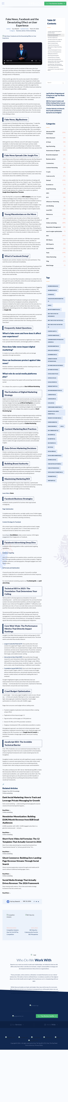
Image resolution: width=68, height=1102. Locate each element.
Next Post (34, 927)
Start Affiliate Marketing (32, 386)
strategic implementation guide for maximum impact (55, 32)
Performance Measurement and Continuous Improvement (54, 35)
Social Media (56, 248)
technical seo (52, 459)
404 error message (53, 286)
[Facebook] (23, 1037)
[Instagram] (10, 1037)
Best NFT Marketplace (54, 309)
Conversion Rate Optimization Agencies (55, 341)
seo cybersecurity (53, 430)
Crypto (56, 172)
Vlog (56, 261)
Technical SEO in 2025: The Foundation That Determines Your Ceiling (55, 62)
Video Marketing (56, 257)
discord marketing (53, 346)
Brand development (56, 155)
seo (62, 426)
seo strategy (52, 443)
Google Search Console (30, 732)
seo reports (51, 438)
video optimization (53, 468)
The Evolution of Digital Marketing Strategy (55, 47)
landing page (52, 394)
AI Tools (56, 142)
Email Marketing (56, 189)
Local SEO (56, 210)
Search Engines (52, 426)
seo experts (51, 434)
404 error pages (52, 290)
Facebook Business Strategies (54, 57)
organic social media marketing (53, 412)
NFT (56, 218)
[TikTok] (58, 1037)
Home (12, 493)
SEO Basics (56, 240)
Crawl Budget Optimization (53, 67)
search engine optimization (56, 231)
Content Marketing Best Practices (54, 49)
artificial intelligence (26, 403)
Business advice (20, 30)
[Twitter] (47, 1037)
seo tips (50, 447)
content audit (52, 331)
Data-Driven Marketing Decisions (54, 51)
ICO (56, 197)
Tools (56, 252)
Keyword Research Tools (55, 390)
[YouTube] (36, 1037)
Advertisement (56, 138)
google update (52, 382)
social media (52, 451)
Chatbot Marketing (30, 423)
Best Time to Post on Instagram (53, 315)
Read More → (6, 810)
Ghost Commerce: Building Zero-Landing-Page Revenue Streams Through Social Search (22, 861)
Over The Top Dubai (52, 1043)
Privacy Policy (39, 1045)
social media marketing (54, 455)
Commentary (56, 163)
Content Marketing (56, 167)
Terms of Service (29, 1045)
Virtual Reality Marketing (55, 472)
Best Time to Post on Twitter (55, 326)
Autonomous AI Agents (56, 150)
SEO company (26, 196)
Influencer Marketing (56, 201)
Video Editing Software (54, 463)
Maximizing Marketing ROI (53, 55)
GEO (56, 193)
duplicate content (53, 350)
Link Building (56, 206)
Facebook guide (31, 581)
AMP (49, 305)
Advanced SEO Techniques (56, 132)
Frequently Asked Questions (53, 45)
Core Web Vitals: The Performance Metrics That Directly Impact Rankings (55, 65)
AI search (51, 294)
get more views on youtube (55, 365)
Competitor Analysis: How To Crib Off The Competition (13, 932)
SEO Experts (56, 244)
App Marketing (56, 146)
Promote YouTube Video (54, 418)
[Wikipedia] (34, 1040)
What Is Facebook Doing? (53, 43)
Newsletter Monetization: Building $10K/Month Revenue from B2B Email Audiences (20, 819)
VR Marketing (52, 476)
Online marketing (31, 30)
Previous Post (11, 927)
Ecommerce (56, 184)
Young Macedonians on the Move (54, 41)
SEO (56, 235)
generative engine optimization (52, 360)
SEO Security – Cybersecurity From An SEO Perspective (31, 932)
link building (52, 398)
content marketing (53, 335)
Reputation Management (56, 227)
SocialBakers (14, 535)
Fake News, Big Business (53, 37)
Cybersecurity (56, 176)
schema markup (52, 422)
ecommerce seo (52, 354)
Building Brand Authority (53, 53)
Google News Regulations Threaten (13, 192)
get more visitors (53, 369)
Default (56, 180)
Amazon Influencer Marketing (55, 300)
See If (54, 3)
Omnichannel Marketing (55, 407)
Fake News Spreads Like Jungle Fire (55, 39)
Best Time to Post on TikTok (55, 320)
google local (52, 377)
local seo (51, 402)
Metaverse (56, 214)
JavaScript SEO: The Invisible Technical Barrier (55, 70)
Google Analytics (53, 373)
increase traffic (52, 386)
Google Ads (7, 310)
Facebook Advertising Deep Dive (54, 59)
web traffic (51, 480)
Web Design (56, 265)
